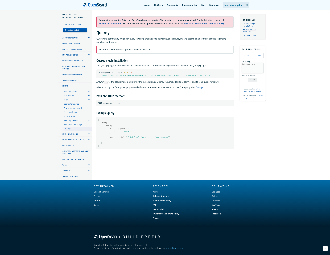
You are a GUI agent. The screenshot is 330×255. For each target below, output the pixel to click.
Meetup (215, 209)
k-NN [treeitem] (66, 100)
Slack (96, 205)
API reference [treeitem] (68, 171)
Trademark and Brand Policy (166, 213)
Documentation (189, 5)
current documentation (110, 23)
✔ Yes (246, 55)
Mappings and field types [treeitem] (73, 159)
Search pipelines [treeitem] (71, 120)
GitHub (97, 200)
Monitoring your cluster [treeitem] (73, 140)
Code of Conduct (101, 191)
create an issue (255, 98)
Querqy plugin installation (249, 24)
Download (214, 5)
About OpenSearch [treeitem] (70, 38)
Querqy (199, 87)
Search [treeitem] (65, 86)
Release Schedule (161, 196)
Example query (249, 35)
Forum (97, 196)
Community (172, 5)
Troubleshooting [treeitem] (70, 176)
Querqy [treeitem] (67, 128)
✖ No (258, 55)
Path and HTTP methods (249, 30)
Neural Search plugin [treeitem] (73, 124)
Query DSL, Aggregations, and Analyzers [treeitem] (75, 152)
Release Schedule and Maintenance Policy (204, 23)
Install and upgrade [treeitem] (71, 43)
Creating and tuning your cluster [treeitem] (73, 67)
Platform (158, 5)
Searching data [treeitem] (70, 91)
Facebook (216, 213)
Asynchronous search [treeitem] (73, 108)
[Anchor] (129, 60)
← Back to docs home (71, 24)
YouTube (216, 205)
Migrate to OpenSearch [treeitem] (72, 49)
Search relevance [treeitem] (71, 112)
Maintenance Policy (162, 200)
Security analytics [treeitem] (70, 80)
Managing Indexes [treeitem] (70, 55)
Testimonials (158, 209)
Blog (203, 5)
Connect (216, 191)
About (147, 5)
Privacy (156, 218)
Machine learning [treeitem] (70, 134)
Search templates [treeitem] (71, 104)
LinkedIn (216, 200)
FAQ (155, 205)
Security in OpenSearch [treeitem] (72, 74)
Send (252, 80)
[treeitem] (89, 38)
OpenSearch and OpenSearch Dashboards (73, 15)
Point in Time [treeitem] (69, 116)
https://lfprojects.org (175, 248)
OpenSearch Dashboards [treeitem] (73, 61)
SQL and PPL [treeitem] (69, 95)
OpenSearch (96, 5)
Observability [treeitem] (68, 145)
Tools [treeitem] (64, 165)
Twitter (215, 196)
